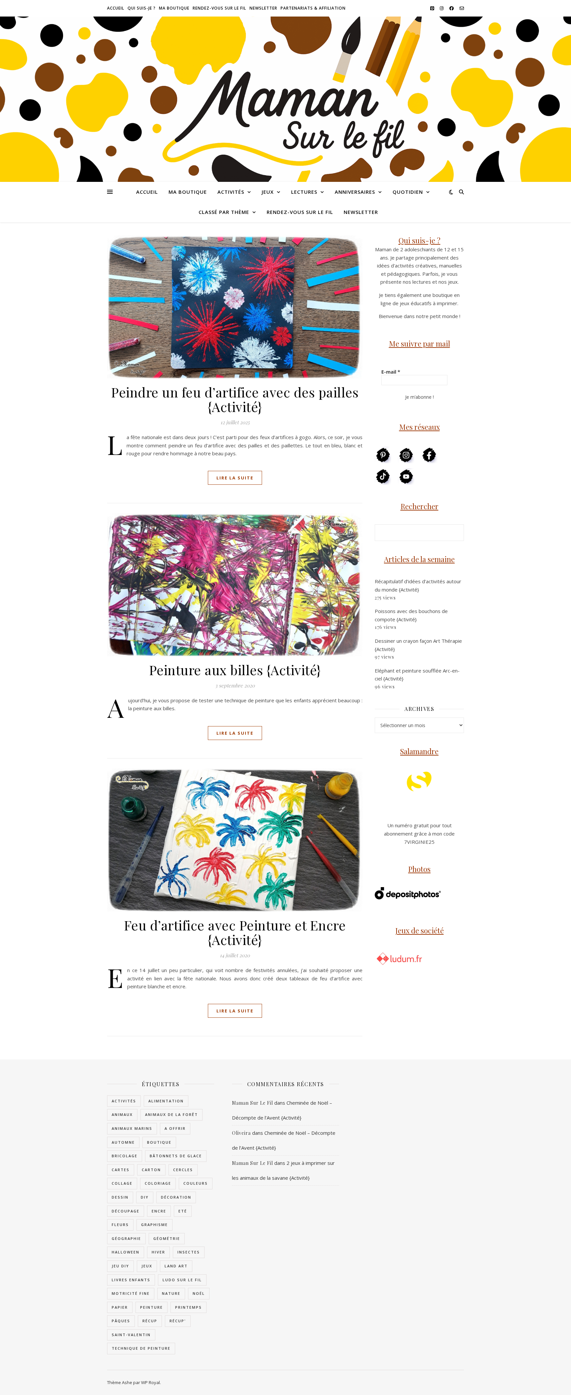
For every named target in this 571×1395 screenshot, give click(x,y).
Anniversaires (355, 191)
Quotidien (408, 191)
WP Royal (150, 1382)
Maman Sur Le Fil (252, 1103)
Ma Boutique (174, 8)
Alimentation (166, 1100)
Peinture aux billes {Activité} (235, 669)
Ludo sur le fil (182, 1279)
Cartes (121, 1169)
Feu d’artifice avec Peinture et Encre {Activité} (235, 932)
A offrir (175, 1128)
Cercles (183, 1169)
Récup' (178, 1320)
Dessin (120, 1197)
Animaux (122, 1114)
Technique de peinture (141, 1348)
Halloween (125, 1252)
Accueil (115, 8)
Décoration (176, 1197)
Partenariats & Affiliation (313, 8)
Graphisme (154, 1224)
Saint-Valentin (131, 1334)
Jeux (268, 191)
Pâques (121, 1320)
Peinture (151, 1307)
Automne (123, 1142)
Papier (120, 1307)
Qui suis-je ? (142, 8)
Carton (151, 1169)
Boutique (159, 1142)
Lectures (304, 191)
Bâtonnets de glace (176, 1155)
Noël (199, 1293)
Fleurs (120, 1224)
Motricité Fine (131, 1293)
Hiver (158, 1252)
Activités (230, 191)
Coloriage (158, 1183)
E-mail (390, 371)
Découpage (125, 1211)
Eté (182, 1211)
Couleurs (195, 1183)
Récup (149, 1320)
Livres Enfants (131, 1279)
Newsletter (263, 8)
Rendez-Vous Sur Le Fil (219, 8)
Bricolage (124, 1155)
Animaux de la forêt (171, 1114)
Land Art (176, 1265)
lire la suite (234, 478)
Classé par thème (224, 212)
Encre (159, 1211)
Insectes (188, 1252)
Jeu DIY (120, 1265)
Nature (171, 1293)
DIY (145, 1197)
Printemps (188, 1307)
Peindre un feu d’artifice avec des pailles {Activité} (235, 399)
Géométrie (166, 1238)
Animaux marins (132, 1128)
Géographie (126, 1238)
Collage (122, 1183)
